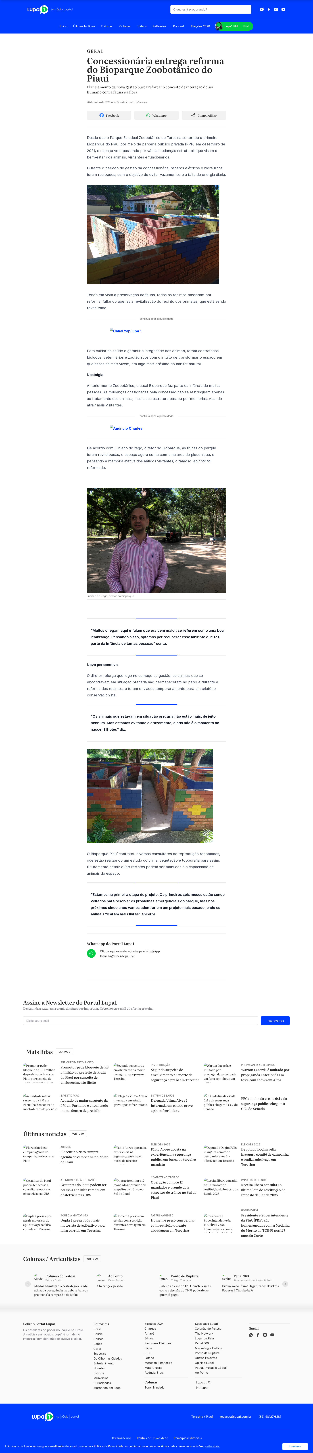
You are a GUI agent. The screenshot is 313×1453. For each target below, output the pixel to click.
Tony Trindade (154, 1387)
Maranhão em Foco (107, 1388)
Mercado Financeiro (158, 1363)
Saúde (97, 1344)
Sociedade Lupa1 (206, 1323)
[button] (278, 1446)
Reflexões (159, 26)
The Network (204, 1333)
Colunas (125, 26)
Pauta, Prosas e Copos (211, 1368)
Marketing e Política (208, 1348)
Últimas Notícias (84, 26)
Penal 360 (202, 1343)
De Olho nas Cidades (107, 1358)
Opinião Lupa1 (204, 1363)
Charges (150, 1328)
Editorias (106, 26)
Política (98, 1339)
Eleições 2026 (200, 26)
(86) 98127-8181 (270, 1416)
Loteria (149, 1358)
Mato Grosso (153, 1368)
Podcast (178, 26)
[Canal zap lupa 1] (156, 331)
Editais (149, 1338)
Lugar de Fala (204, 1338)
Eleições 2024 (154, 1323)
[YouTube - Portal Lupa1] (283, 9)
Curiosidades (102, 1383)
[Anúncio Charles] (156, 428)
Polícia (98, 1334)
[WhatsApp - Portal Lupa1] (262, 9)
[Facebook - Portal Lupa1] (269, 9)
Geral (95, 51)
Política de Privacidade (152, 1438)
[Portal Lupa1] (50, 9)
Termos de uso (121, 1438)
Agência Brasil (154, 1372)
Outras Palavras (206, 1358)
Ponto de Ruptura (207, 1353)
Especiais (99, 1353)
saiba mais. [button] (212, 1446)
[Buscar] (247, 9)
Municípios (100, 1378)
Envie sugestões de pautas (117, 956)
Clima (148, 1348)
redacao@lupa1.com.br (235, 1416)
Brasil (97, 1329)
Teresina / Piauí (202, 1416)
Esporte (98, 1373)
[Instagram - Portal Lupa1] (276, 9)
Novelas (99, 1368)
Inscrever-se (275, 1020)
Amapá (149, 1333)
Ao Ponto (201, 1372)
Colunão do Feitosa (208, 1328)
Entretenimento (103, 1363)
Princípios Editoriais (188, 1438)
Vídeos (142, 26)
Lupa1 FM (236, 26)
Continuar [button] (295, 1446)
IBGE (148, 1353)
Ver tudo (64, 1051)
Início (63, 26)
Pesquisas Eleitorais (158, 1343)
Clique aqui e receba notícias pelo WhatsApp (130, 951)
